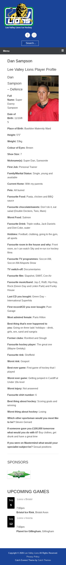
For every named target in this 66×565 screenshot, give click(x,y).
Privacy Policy (33, 557)
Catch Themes (44, 560)
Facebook (27, 35)
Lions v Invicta (25, 518)
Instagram (34, 35)
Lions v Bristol (24, 499)
